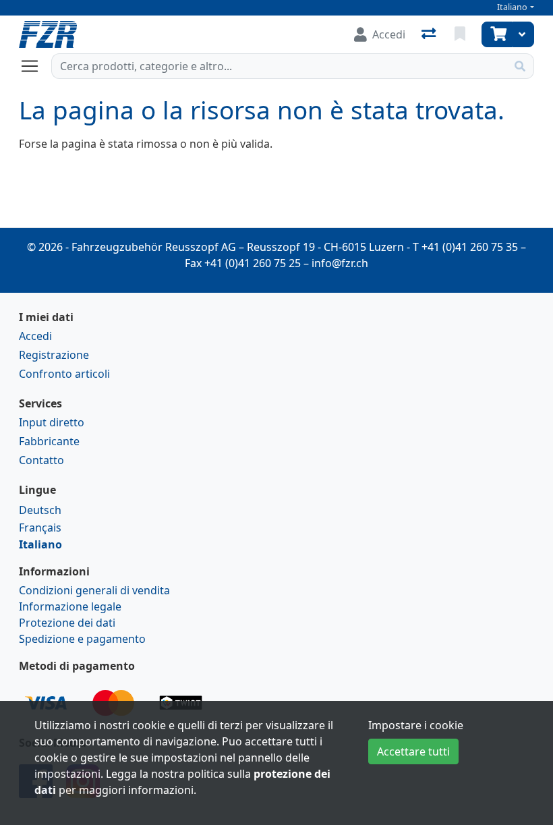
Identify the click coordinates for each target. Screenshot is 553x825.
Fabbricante (49, 441)
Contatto (41, 460)
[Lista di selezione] (461, 34)
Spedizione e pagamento (82, 638)
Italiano (512, 7)
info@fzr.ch (340, 263)
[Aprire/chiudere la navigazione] (35, 66)
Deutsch (40, 510)
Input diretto (51, 422)
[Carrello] (497, 34)
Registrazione (54, 354)
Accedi (35, 336)
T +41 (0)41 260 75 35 (465, 246)
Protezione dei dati (67, 622)
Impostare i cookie (415, 725)
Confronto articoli (64, 373)
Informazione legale (70, 606)
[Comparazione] (429, 34)
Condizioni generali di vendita (94, 590)
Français (40, 527)
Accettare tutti (413, 751)
